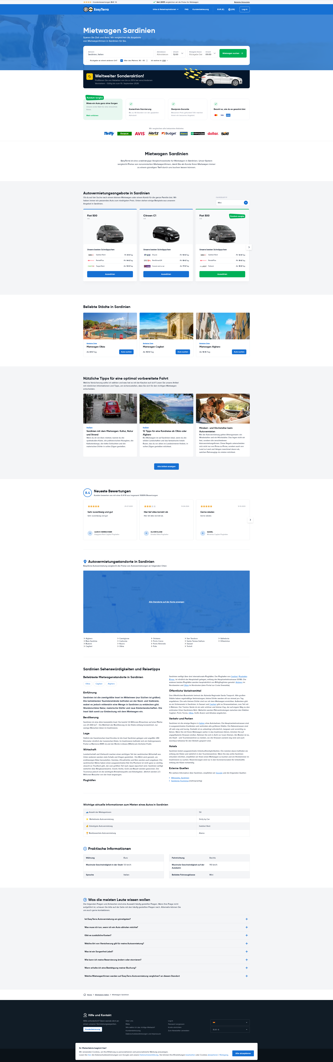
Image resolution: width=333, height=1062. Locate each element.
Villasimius (225, 641)
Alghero (89, 638)
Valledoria (224, 638)
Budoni (89, 643)
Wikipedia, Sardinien (180, 778)
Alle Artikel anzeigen (166, 466)
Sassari (190, 643)
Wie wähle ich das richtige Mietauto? (140, 1027)
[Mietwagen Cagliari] (166, 326)
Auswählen (110, 274)
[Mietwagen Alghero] (223, 326)
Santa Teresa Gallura (195, 641)
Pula (155, 646)
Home (89, 995)
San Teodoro (192, 638)
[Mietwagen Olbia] (110, 326)
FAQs (128, 1024)
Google (219, 773)
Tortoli (189, 646)
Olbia (121, 646)
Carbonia (123, 641)
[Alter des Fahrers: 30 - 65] (121, 60)
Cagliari (89, 646)
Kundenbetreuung (201, 9)
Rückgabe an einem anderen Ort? (103, 60)
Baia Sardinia (91, 641)
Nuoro (122, 643)
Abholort (91, 52)
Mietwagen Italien (102, 995)
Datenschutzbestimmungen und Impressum (143, 1034)
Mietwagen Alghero (209, 346)
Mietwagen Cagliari (153, 346)
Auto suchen (126, 351)
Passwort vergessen (176, 1024)
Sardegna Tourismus (180, 781)
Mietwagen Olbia (96, 346)
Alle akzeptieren (243, 1053)
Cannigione (124, 638)
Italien (201, 723)
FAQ (186, 9)
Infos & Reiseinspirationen (164, 9)
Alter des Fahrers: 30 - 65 (134, 60)
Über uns (129, 1021)
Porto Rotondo (159, 643)
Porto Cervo (158, 641)
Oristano (156, 638)
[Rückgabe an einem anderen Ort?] (87, 60)
